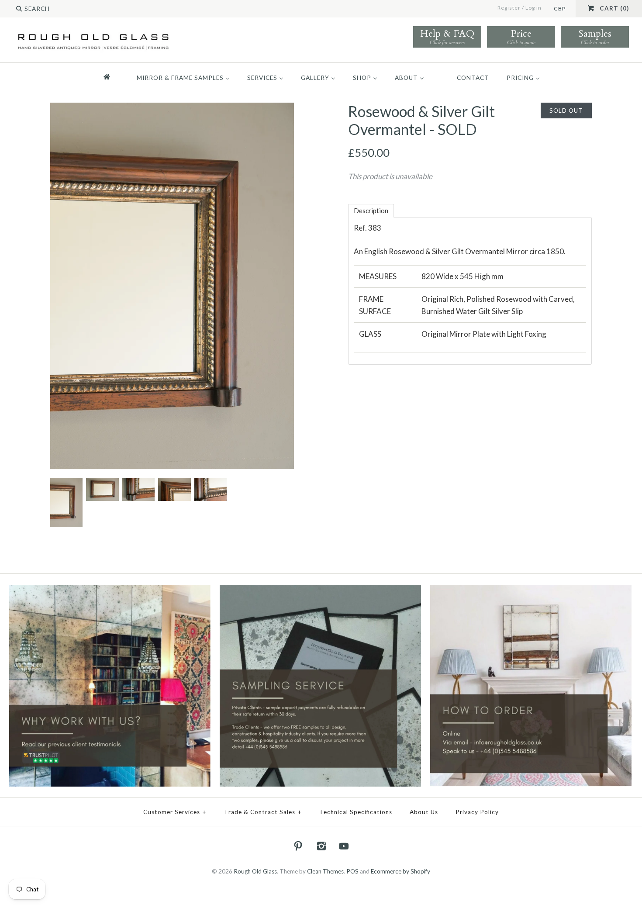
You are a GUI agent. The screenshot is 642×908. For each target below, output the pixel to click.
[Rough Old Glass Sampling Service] (320, 590)
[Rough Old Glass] (93, 33)
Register (509, 7)
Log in (533, 7)
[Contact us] (531, 590)
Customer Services (175, 811)
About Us (424, 811)
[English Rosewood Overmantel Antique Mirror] (102, 483)
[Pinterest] (298, 846)
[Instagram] (321, 846)
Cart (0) (614, 8)
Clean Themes (325, 871)
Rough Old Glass (255, 871)
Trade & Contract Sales (263, 811)
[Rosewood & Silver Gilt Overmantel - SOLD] (172, 108)
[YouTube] (344, 846)
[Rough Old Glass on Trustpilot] (110, 590)
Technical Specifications (355, 811)
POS (352, 871)
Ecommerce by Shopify (400, 871)
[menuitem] (110, 77)
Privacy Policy (477, 811)
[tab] (371, 211)
